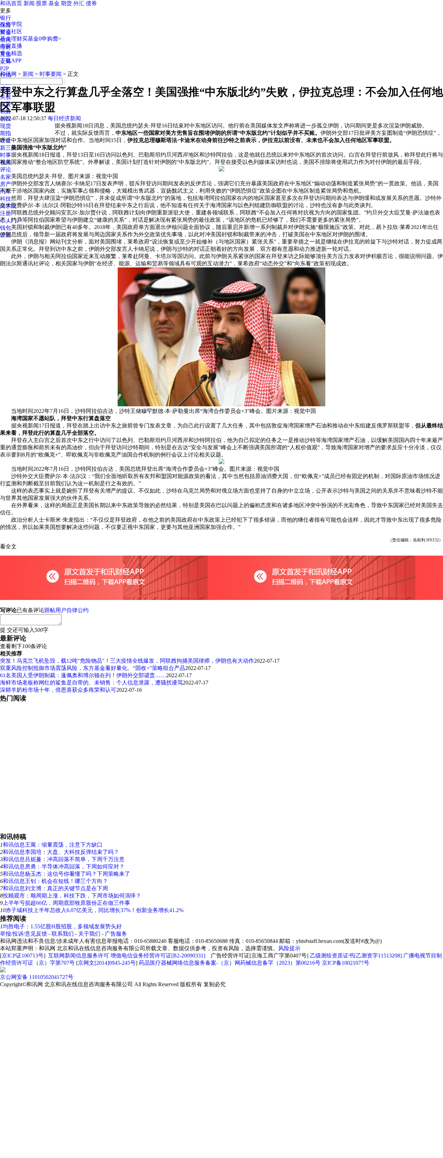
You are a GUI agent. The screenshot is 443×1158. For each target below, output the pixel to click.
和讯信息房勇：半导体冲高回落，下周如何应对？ (64, 866)
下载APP (10, 60)
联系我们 (63, 934)
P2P (4, 68)
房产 (5, 184)
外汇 (78, 3)
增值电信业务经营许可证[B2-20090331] (157, 955)
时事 (5, 155)
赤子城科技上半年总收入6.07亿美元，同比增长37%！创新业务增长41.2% (94, 910)
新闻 (29, 3)
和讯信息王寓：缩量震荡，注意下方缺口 (52, 845)
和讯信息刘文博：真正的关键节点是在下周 (55, 888)
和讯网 (8, 74)
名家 (5, 177)
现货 (5, 126)
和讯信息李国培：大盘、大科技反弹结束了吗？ (61, 852)
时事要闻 (50, 74)
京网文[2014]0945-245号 (107, 963)
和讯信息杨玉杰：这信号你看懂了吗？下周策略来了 (66, 874)
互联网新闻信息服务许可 (78, 955)
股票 (41, 3)
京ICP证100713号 (23, 955)
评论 (5, 170)
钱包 (5, 228)
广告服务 (116, 934)
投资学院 (11, 24)
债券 (91, 3)
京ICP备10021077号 (345, 963)
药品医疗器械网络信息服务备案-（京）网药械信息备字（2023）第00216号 (229, 963)
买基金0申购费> (41, 39)
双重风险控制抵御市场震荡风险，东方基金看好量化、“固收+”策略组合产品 (92, 668)
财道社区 (11, 31)
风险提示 (289, 948)
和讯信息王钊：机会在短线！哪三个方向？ (55, 881)
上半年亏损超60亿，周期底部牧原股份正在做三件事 (66, 903)
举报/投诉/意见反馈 (23, 934)
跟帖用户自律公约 (66, 610)
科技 (5, 199)
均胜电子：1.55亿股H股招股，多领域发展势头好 (62, 926)
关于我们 (89, 934)
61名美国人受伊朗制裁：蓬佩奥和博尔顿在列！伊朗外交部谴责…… (83, 675)
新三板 (8, 148)
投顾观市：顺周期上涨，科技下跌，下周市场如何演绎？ (72, 896)
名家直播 (11, 46)
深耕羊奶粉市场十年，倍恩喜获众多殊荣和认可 (58, 690)
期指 (5, 133)
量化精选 (11, 53)
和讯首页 (11, 3)
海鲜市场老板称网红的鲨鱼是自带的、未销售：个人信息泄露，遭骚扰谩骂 (91, 683)
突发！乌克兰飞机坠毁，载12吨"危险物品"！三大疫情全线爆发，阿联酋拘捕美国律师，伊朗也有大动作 (127, 661)
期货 (66, 3)
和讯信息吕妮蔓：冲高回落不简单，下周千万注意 (64, 859)
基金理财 (11, 39)
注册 (5, 213)
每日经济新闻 (64, 118)
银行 (5, 18)
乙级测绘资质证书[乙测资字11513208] (356, 955)
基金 (54, 3)
